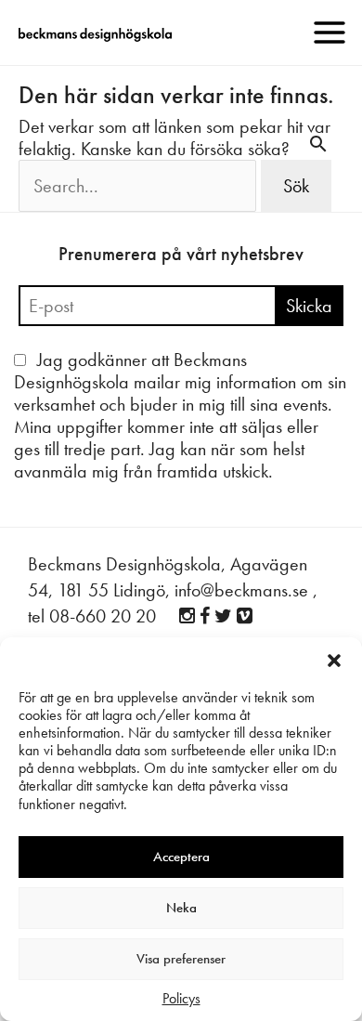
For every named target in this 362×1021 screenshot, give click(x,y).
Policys (181, 998)
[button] (334, 660)
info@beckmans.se (241, 590)
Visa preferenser (181, 958)
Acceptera (181, 856)
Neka (181, 907)
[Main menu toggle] (329, 32)
